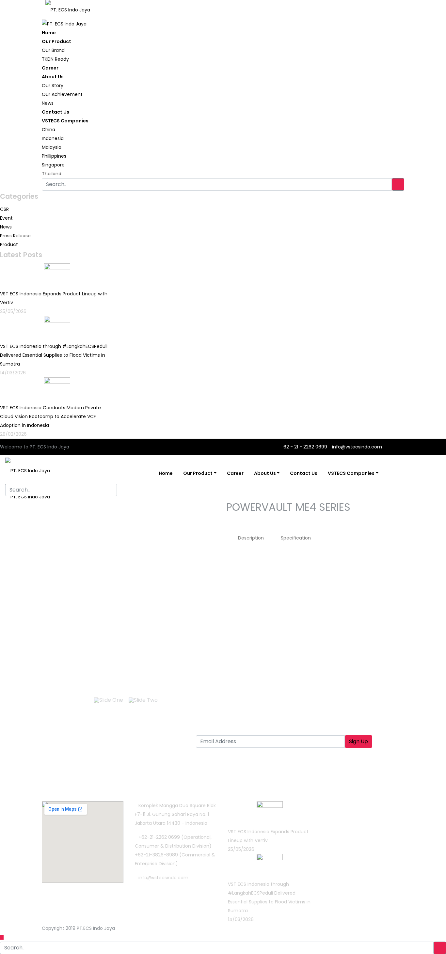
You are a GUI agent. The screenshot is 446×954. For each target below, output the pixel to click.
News (48, 103)
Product (9, 244)
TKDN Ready (55, 59)
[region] (127, 610)
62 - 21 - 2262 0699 (304, 447)
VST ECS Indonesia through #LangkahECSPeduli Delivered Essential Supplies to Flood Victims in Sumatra (53, 355)
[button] (45, 594)
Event (6, 218)
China (48, 129)
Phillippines (54, 156)
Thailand (51, 173)
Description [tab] (251, 538)
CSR (4, 209)
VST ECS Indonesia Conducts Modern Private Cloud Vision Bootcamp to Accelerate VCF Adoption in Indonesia (50, 416)
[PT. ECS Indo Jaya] (67, 7)
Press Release (15, 235)
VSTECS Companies (65, 120)
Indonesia (53, 138)
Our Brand (53, 50)
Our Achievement (62, 94)
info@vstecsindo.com (357, 447)
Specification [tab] (296, 538)
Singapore (53, 165)
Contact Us (55, 112)
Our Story (52, 85)
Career (50, 68)
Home (49, 32)
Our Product (56, 41)
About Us (53, 76)
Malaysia (51, 147)
